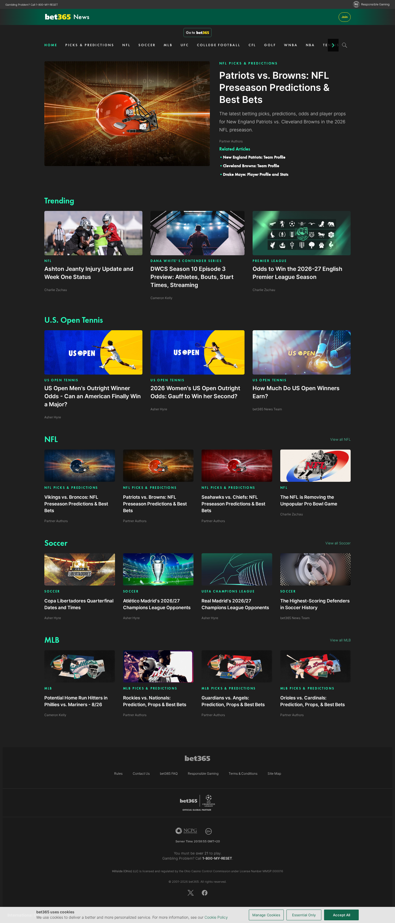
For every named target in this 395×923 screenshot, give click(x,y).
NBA (310, 45)
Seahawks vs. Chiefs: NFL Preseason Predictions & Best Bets (233, 503)
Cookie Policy (216, 917)
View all (340, 439)
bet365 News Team (295, 618)
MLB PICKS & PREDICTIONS (150, 689)
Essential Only (304, 915)
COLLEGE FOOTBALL (218, 45)
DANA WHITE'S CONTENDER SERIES (186, 261)
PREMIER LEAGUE (270, 261)
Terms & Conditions (243, 773)
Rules (118, 773)
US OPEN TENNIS (61, 380)
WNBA (291, 45)
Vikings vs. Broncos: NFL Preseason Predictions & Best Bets (76, 503)
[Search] (345, 45)
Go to (190, 32)
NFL (126, 45)
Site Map (274, 773)
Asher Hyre (52, 618)
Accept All (341, 915)
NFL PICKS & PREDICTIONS (248, 63)
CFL (252, 45)
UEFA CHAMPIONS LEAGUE (228, 592)
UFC (185, 45)
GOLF (270, 45)
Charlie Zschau (291, 514)
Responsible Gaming (375, 4)
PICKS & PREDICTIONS (89, 45)
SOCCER (146, 45)
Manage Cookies (266, 915)
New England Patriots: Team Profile (254, 157)
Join (345, 17)
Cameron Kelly (55, 715)
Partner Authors (56, 521)
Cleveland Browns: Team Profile (251, 165)
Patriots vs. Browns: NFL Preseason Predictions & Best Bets (155, 503)
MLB (168, 45)
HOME (50, 45)
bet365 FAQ (169, 773)
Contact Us (141, 773)
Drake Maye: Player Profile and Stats (255, 174)
